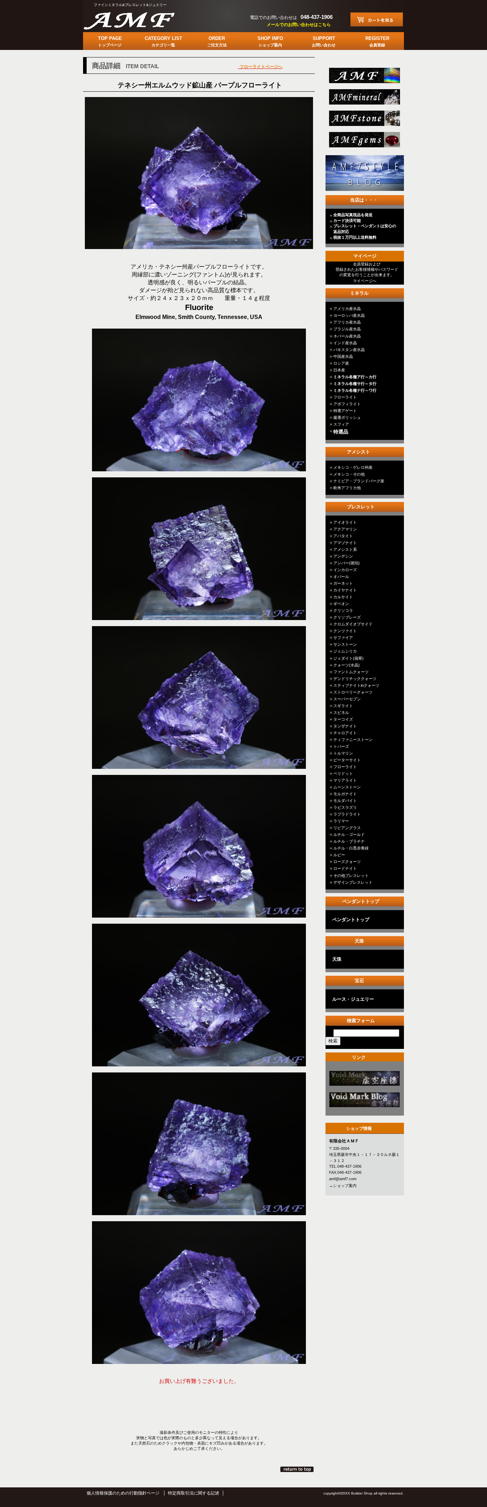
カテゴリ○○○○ (364, 1080)
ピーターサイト (347, 760)
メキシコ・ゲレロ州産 (353, 467)
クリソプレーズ (347, 617)
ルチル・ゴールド (349, 834)
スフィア (341, 424)
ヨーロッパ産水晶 (349, 315)
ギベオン (341, 604)
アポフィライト (347, 404)
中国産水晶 (343, 356)
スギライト (343, 706)
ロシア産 (341, 363)
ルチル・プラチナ (349, 841)
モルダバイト (345, 800)
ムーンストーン (347, 787)
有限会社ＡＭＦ (136, 19)
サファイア (343, 637)
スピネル (341, 712)
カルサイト (343, 597)
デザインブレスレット (353, 882)
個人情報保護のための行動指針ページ (123, 1493)
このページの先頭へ (297, 1469)
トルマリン (343, 753)
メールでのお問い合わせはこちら (299, 24)
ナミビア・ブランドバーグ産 (358, 481)
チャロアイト (345, 733)
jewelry (364, 142)
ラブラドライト (347, 814)
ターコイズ (343, 719)
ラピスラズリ (345, 807)
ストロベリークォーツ (353, 692)
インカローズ (345, 570)
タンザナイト (345, 726)
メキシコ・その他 (349, 474)
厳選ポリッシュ (347, 417)
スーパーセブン (347, 699)
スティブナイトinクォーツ (356, 685)
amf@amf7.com (343, 1179)
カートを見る (376, 19)
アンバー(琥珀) (346, 563)
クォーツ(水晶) (346, 665)
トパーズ (341, 746)
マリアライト (345, 780)
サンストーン (345, 644)
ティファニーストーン (353, 739)
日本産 (339, 370)
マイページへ (364, 281)
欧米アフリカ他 (347, 488)
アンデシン (343, 556)
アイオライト (345, 522)
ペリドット (343, 773)
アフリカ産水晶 (347, 322)
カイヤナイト (345, 590)
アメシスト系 (345, 549)
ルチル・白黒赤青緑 (351, 848)
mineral (364, 99)
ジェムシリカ (345, 651)
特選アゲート (345, 411)
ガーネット (343, 583)
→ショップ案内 (343, 1185)
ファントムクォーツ (351, 672)
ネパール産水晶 (347, 336)
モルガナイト (345, 794)
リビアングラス (347, 828)
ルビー (339, 855)
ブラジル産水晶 (347, 329)
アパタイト (343, 536)
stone (364, 120)
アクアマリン (345, 529)
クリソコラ (343, 610)
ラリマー (341, 821)
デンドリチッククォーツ (354, 678)
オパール (341, 576)
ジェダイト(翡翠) (348, 658)
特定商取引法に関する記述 (193, 1493)
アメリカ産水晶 (347, 308)
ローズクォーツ (347, 861)
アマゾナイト (345, 543)
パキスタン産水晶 (349, 349)
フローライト (345, 397)
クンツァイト (345, 631)
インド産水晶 (345, 343)
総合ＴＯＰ (364, 77)
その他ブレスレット (351, 875)
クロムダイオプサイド (353, 624)
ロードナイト (345, 868)
